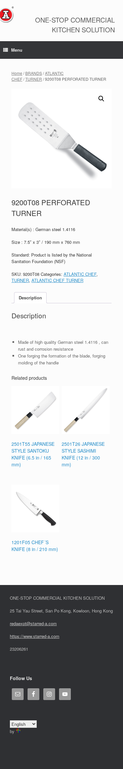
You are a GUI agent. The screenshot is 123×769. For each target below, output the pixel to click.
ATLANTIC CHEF (80, 274)
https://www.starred (28, 636)
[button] (101, 99)
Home (16, 73)
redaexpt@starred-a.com (33, 623)
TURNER (33, 79)
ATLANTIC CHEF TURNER (57, 280)
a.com (53, 636)
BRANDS (33, 73)
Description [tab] (30, 297)
